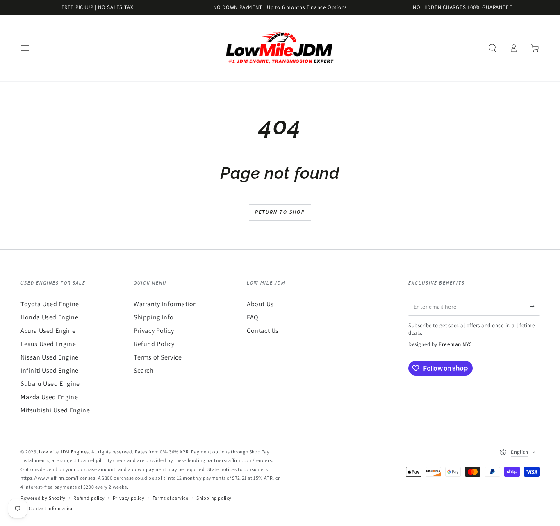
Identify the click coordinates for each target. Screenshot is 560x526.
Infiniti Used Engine (49, 370)
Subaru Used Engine (50, 383)
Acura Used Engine (47, 330)
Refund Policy (154, 343)
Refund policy (89, 498)
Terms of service (171, 498)
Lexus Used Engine (48, 343)
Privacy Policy (154, 330)
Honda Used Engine (49, 317)
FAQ (253, 317)
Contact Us (263, 330)
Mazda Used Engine (49, 397)
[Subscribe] (535, 306)
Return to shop (280, 212)
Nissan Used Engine (49, 357)
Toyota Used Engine (49, 304)
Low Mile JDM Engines (64, 452)
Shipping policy (214, 498)
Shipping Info (154, 317)
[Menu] (25, 48)
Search (144, 370)
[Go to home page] (280, 48)
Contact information (51, 508)
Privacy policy (128, 498)
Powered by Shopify (43, 498)
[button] (492, 48)
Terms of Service (158, 357)
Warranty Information (165, 304)
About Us (260, 304)
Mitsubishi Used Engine (55, 410)
